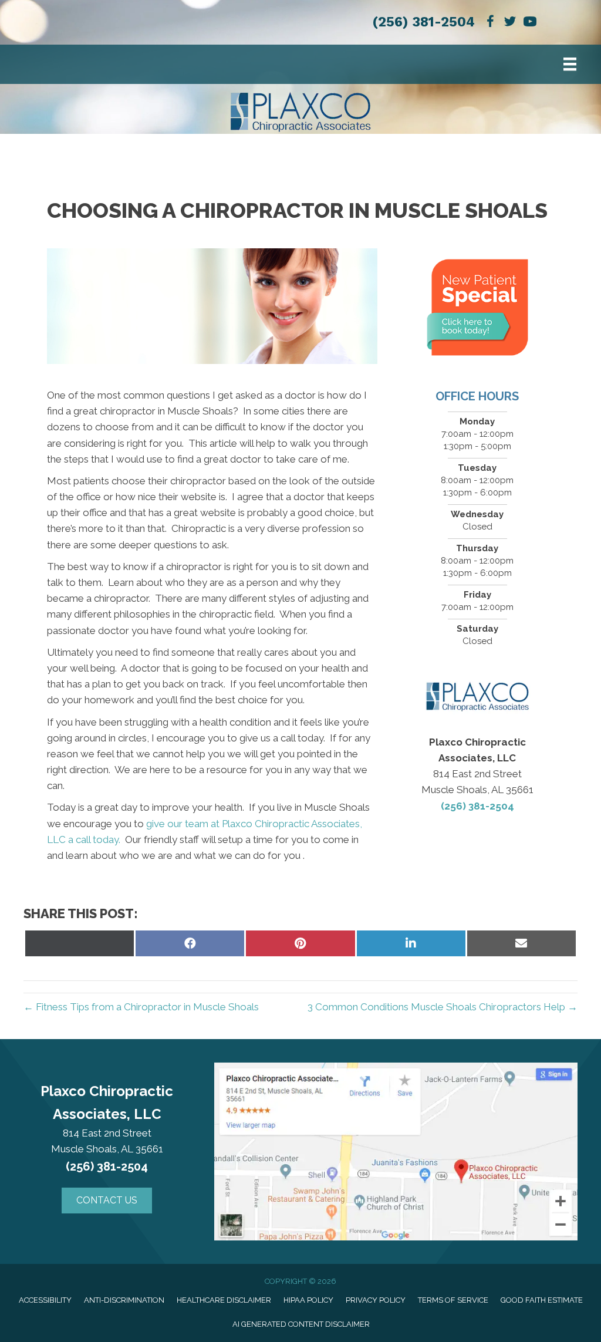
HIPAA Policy (308, 1300)
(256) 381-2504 (423, 22)
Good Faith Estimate (542, 1300)
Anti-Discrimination (124, 1300)
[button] (107, 1200)
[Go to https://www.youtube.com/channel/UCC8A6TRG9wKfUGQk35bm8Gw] (530, 23)
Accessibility (45, 1300)
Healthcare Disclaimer (224, 1300)
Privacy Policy (376, 1300)
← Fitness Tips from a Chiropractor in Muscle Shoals (141, 1007)
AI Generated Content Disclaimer (301, 1324)
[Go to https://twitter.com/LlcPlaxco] (510, 23)
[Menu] (570, 64)
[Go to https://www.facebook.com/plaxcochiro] (490, 23)
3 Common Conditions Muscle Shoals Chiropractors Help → (443, 1007)
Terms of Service (453, 1300)
